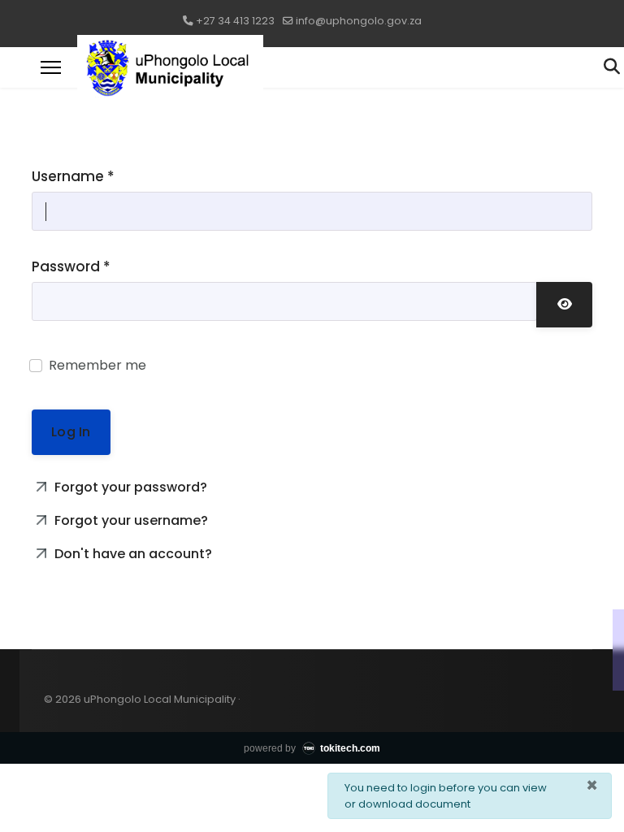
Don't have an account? (131, 553)
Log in (70, 431)
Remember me (97, 365)
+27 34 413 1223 (235, 21)
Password (71, 266)
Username (73, 176)
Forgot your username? (129, 520)
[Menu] (51, 67)
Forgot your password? (129, 487)
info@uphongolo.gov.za (359, 21)
